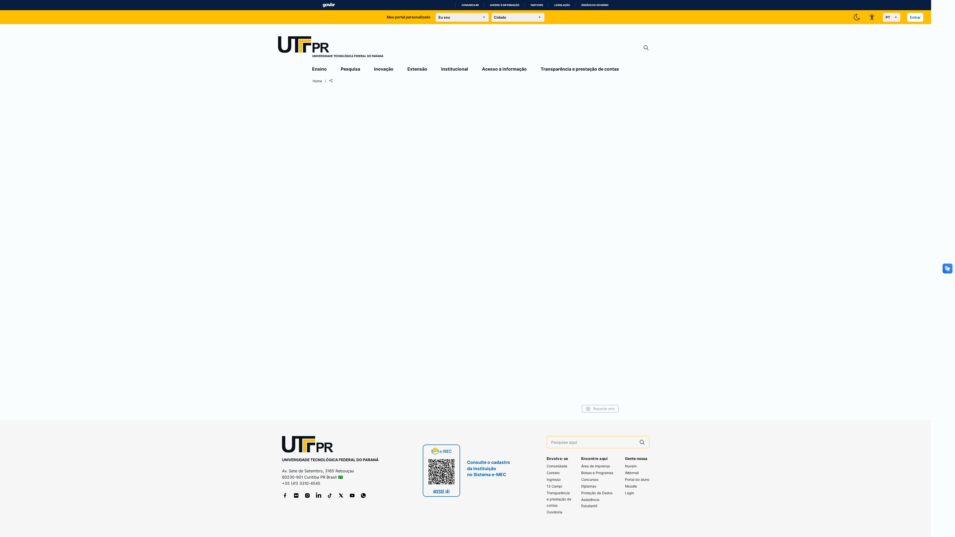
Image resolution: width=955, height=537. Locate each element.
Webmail (632, 473)
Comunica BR (470, 5)
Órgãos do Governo (595, 5)
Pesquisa (350, 69)
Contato (553, 473)
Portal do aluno (637, 479)
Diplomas (588, 486)
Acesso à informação (505, 5)
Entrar (915, 17)
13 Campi (554, 486)
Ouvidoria (554, 512)
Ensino (319, 69)
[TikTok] (330, 495)
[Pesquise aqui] (642, 442)
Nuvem (631, 466)
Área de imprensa (595, 466)
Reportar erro (604, 408)
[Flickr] (296, 495)
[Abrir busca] (646, 48)
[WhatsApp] (363, 495)
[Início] (330, 47)
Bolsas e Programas (597, 473)
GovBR (329, 5)
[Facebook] (285, 495)
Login (629, 493)
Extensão (417, 69)
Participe (537, 5)
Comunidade (557, 466)
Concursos (589, 479)
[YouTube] (352, 495)
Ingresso (554, 479)
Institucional (454, 69)
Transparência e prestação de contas (580, 69)
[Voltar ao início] (309, 445)
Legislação (562, 5)
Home (317, 81)
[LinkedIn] (319, 495)
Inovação (383, 69)
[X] (341, 495)
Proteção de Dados (597, 493)
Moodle (631, 486)
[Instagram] (307, 495)
